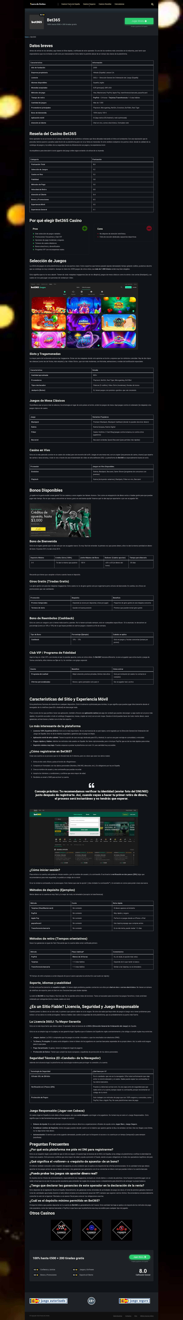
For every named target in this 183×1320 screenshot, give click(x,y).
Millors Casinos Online (146, 1316)
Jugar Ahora (138, 21)
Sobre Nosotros (117, 1316)
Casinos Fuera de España (70, 4)
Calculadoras (119, 4)
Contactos (128, 1316)
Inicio (27, 37)
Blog (135, 1316)
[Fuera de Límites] (38, 3)
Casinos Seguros (89, 4)
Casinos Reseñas (105, 4)
